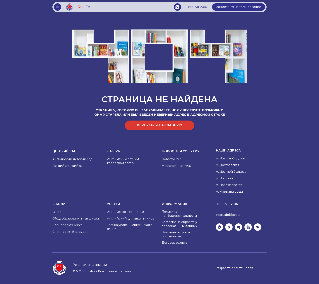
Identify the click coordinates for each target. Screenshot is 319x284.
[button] (238, 7)
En (87, 7)
